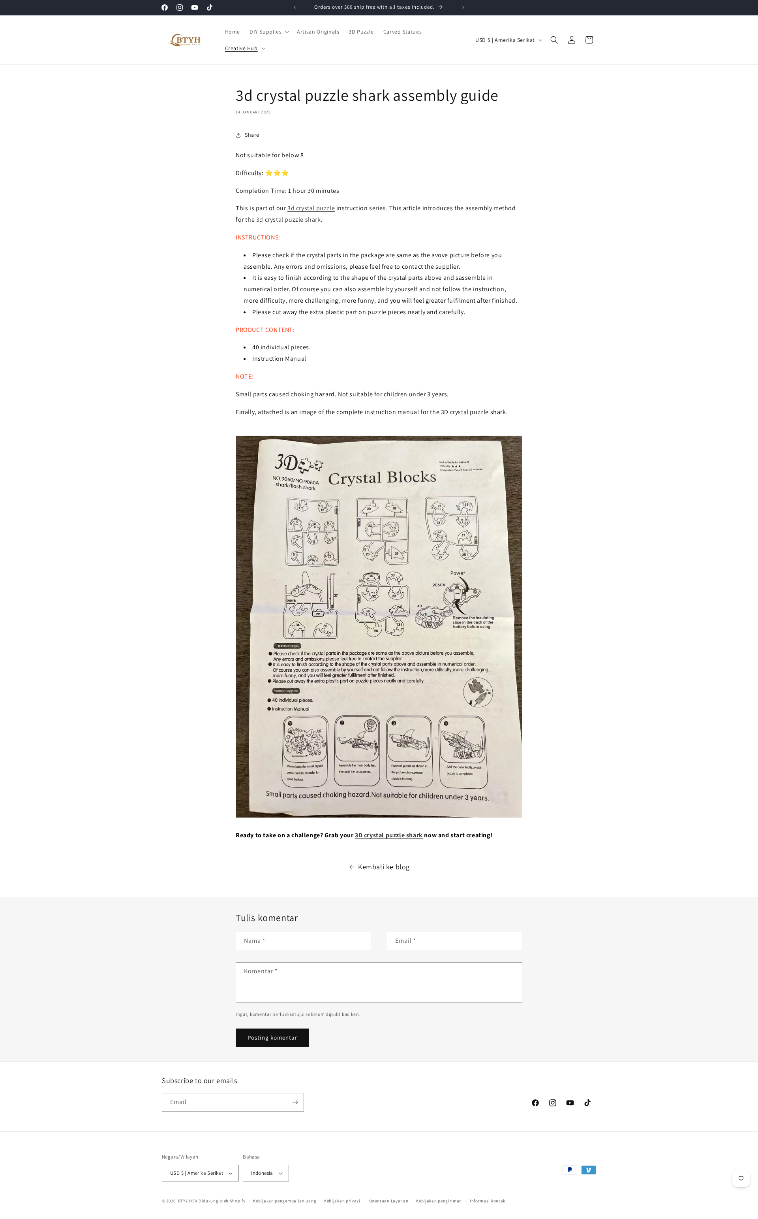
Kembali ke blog (384, 866)
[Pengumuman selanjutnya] (463, 7)
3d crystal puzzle (311, 208)
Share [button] (252, 134)
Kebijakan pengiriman (439, 1200)
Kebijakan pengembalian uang (284, 1200)
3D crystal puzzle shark (389, 835)
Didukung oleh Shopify (222, 1201)
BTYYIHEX (188, 1201)
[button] (268, 31)
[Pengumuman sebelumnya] (295, 7)
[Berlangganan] (295, 1102)
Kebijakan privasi (342, 1200)
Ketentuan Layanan (388, 1200)
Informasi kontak (487, 1200)
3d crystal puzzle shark (288, 219)
